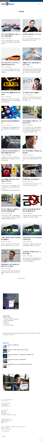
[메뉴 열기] (41, 4)
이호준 (3, 38)
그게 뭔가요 (6, 323)
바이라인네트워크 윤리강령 (5, 403)
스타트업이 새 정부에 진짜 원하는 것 (11, 319)
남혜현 (3, 183)
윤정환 (9, 351)
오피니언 (26, 177)
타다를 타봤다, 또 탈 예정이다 (31, 179)
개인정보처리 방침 (4, 404)
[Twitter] (4, 436)
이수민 (9, 365)
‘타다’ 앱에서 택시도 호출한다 (31, 92)
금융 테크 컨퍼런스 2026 (5, 0)
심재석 (25, 36)
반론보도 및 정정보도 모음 (5, 405)
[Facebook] (2, 436)
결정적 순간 (6, 322)
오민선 (9, 360)
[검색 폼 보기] (38, 4)
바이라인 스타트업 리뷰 (9, 325)
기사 (2, 32)
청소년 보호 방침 (13, 414)
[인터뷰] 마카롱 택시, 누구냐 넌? (32, 34)
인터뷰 (26, 32)
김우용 (9, 346)
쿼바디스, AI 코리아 (8, 317)
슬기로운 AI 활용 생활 (8, 320)
